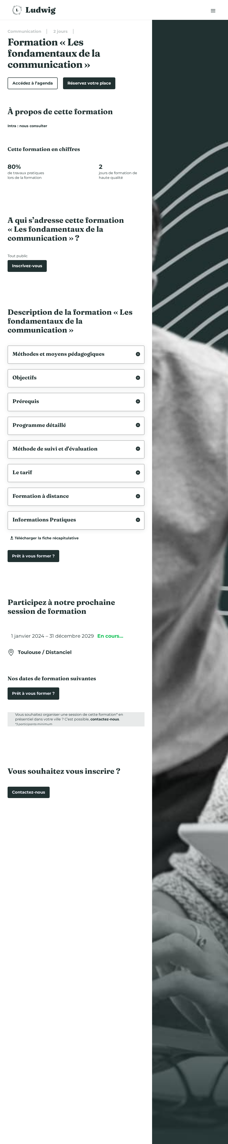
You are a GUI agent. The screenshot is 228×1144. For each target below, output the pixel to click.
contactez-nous (104, 719)
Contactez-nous (28, 792)
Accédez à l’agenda (32, 83)
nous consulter (33, 126)
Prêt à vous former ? (33, 556)
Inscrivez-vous (27, 265)
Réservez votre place (89, 83)
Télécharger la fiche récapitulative (47, 538)
